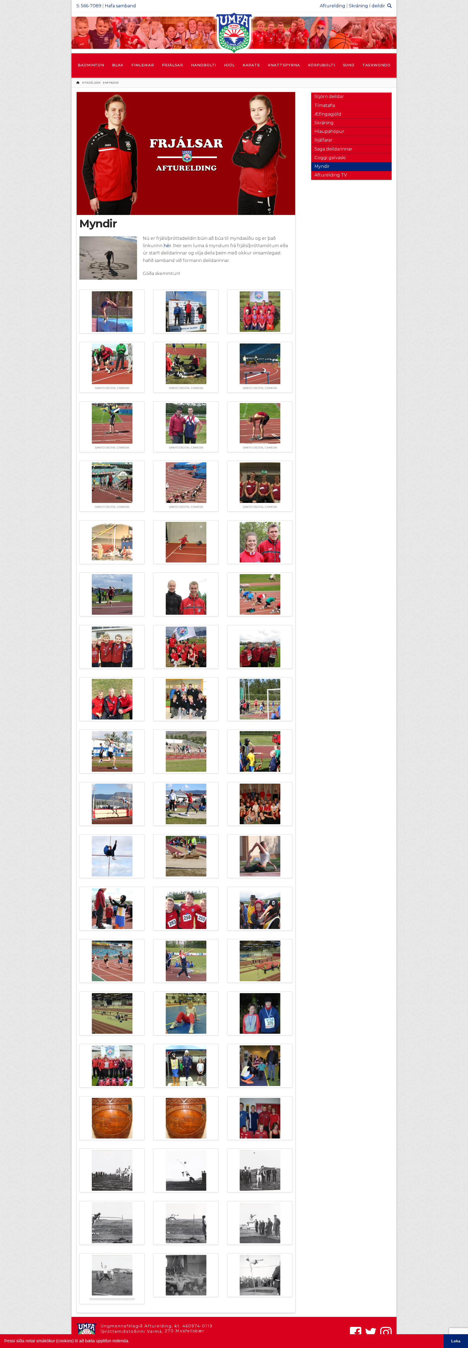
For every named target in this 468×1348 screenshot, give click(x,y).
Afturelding (332, 5)
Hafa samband (120, 5)
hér (167, 245)
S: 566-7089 (88, 5)
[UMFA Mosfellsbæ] (234, 32)
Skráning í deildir (367, 5)
